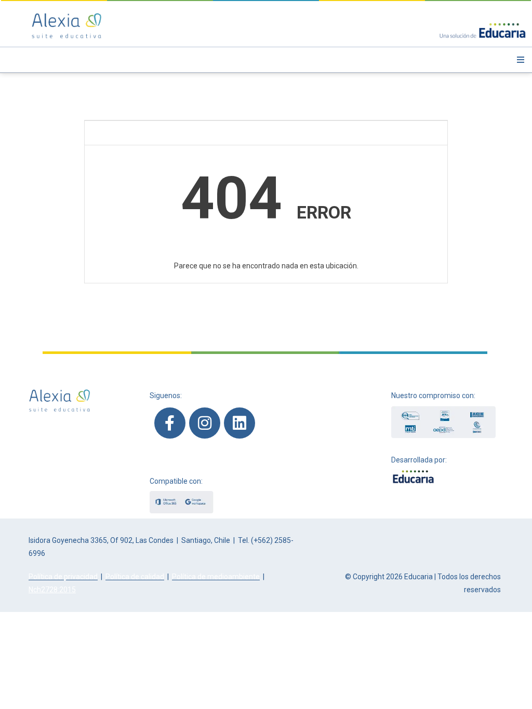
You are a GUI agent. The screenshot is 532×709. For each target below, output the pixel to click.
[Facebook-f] (169, 423)
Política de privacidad (63, 576)
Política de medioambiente (216, 576)
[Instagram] (204, 423)
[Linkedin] (239, 423)
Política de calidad (134, 576)
